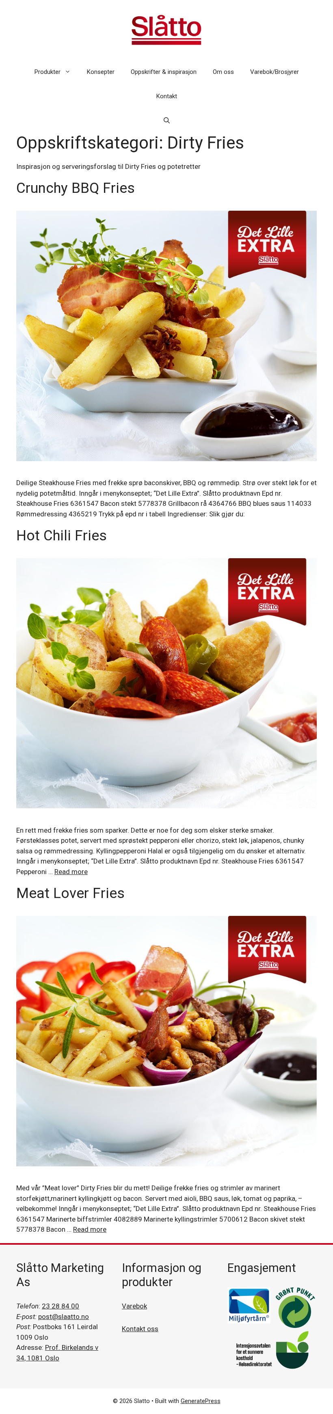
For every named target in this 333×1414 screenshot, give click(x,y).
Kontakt (166, 96)
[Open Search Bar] (167, 120)
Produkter (48, 72)
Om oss (223, 72)
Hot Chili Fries (61, 535)
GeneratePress (201, 1401)
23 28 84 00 (60, 1306)
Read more (71, 872)
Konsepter (101, 72)
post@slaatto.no (63, 1317)
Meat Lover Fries (70, 893)
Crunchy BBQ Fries (75, 188)
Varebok (134, 1306)
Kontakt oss (140, 1329)
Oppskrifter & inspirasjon (164, 72)
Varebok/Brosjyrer (274, 72)
